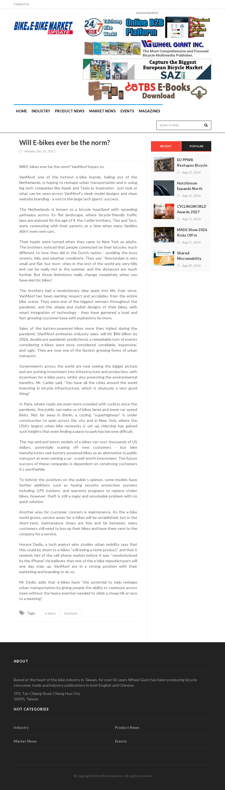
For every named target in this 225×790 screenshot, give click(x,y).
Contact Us (21, 4)
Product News (70, 111)
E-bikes (50, 613)
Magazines (149, 111)
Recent (166, 146)
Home (21, 111)
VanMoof (70, 613)
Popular (196, 146)
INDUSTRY (41, 111)
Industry (21, 727)
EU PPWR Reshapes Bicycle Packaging (192, 165)
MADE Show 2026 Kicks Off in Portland (192, 235)
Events (127, 111)
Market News (102, 111)
